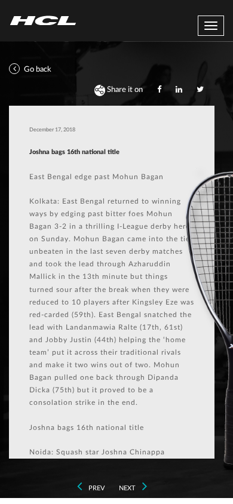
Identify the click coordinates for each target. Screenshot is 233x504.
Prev (96, 488)
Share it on (124, 90)
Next (128, 488)
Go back (36, 69)
